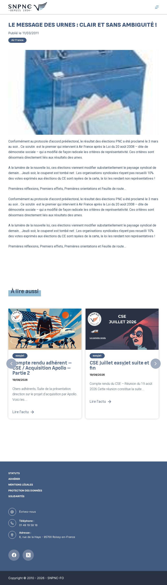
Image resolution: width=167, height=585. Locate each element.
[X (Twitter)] (28, 555)
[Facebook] (14, 555)
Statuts (14, 473)
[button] (11, 364)
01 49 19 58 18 (28, 525)
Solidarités (16, 496)
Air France (17, 40)
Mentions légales (20, 484)
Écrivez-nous (27, 511)
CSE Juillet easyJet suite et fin (96, 365)
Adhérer (14, 478)
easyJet (74, 355)
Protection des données (25, 490)
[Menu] (157, 7)
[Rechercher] (149, 7)
